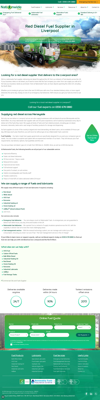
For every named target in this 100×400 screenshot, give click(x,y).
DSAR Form (20, 396)
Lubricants (48, 7)
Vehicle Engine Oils (37, 366)
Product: (12, 332)
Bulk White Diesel (9, 256)
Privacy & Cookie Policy (9, 396)
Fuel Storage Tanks (10, 275)
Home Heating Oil (10, 264)
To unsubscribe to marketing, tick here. (21, 344)
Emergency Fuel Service (87, 2)
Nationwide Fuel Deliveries (36, 13)
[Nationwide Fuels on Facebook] (86, 394)
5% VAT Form (28, 396)
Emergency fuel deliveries (12, 220)
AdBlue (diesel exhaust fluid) (14, 209)
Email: (48, 332)
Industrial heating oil (11, 203)
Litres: (32, 332)
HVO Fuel (7, 251)
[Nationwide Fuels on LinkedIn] (91, 394)
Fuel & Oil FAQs (82, 361)
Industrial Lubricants (11, 269)
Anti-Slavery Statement (68, 396)
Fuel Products (35, 7)
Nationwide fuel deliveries (13, 225)
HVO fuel (7, 197)
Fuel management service (12, 230)
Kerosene (7, 200)
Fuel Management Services (61, 361)
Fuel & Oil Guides (83, 359)
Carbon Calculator (83, 364)
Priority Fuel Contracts (60, 366)
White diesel (8, 195)
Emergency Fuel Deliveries (61, 359)
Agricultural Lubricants (38, 359)
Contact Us (95, 7)
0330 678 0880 (68, 2)
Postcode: (35, 324)
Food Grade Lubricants (39, 361)
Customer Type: (82, 324)
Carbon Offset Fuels (11, 253)
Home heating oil (9, 206)
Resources (71, 7)
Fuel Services (59, 355)
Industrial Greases (37, 371)
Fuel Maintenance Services (61, 369)
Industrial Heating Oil (11, 259)
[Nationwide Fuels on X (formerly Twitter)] (96, 394)
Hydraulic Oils (36, 364)
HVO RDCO (57, 396)
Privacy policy (20, 342)
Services (60, 7)
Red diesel (7, 192)
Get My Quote (82, 335)
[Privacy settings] (3, 397)
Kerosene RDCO (48, 396)
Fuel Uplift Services (59, 371)
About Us (83, 7)
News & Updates (83, 366)
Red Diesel (7, 261)
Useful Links (83, 355)
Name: (11, 324)
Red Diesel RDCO (38, 396)
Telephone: (58, 324)
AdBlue (6, 272)
